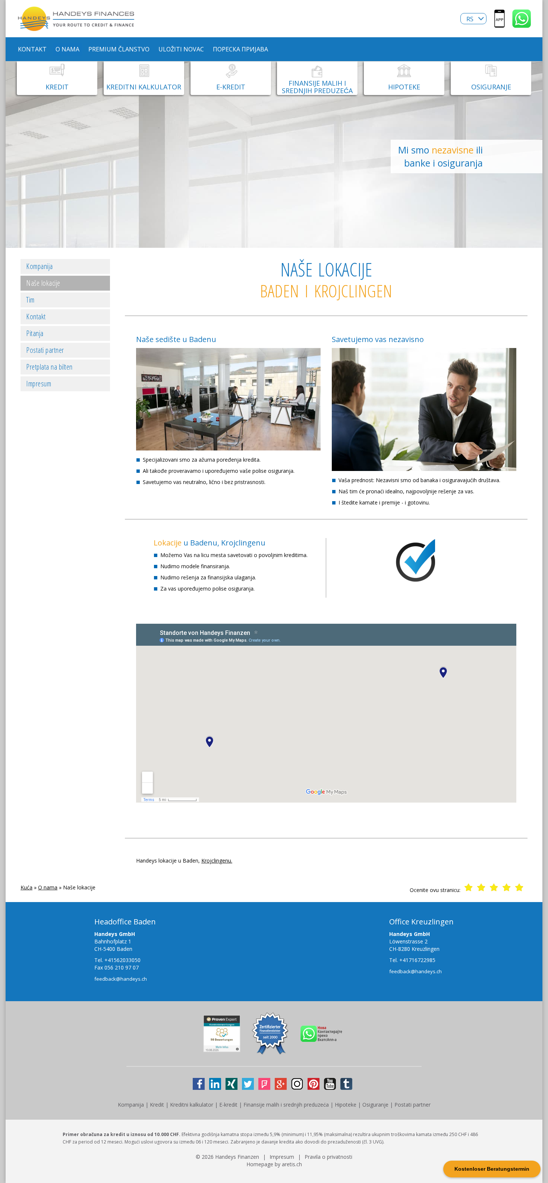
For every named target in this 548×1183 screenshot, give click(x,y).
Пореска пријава (240, 49)
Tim (30, 300)
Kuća (26, 887)
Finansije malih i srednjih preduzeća (286, 1104)
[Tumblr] (346, 1084)
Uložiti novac (181, 49)
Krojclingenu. (216, 860)
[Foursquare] (264, 1084)
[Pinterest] (313, 1084)
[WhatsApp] (521, 24)
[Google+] (281, 1084)
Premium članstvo (118, 49)
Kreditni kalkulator (191, 1104)
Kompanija (39, 266)
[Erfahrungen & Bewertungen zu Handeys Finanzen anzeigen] (221, 1048)
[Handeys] (499, 24)
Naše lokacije (43, 283)
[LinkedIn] (215, 1084)
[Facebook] (199, 1084)
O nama (67, 49)
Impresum (38, 384)
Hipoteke (345, 1104)
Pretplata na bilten (49, 367)
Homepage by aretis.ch (274, 1164)
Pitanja (35, 333)
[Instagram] (297, 1084)
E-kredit (228, 1104)
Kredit (157, 1104)
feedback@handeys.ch (120, 978)
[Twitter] (248, 1084)
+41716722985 (417, 960)
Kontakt (32, 49)
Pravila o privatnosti (328, 1156)
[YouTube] (330, 1084)
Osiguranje (375, 1104)
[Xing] (231, 1084)
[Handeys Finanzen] (76, 27)
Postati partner (45, 350)
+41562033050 (122, 960)
